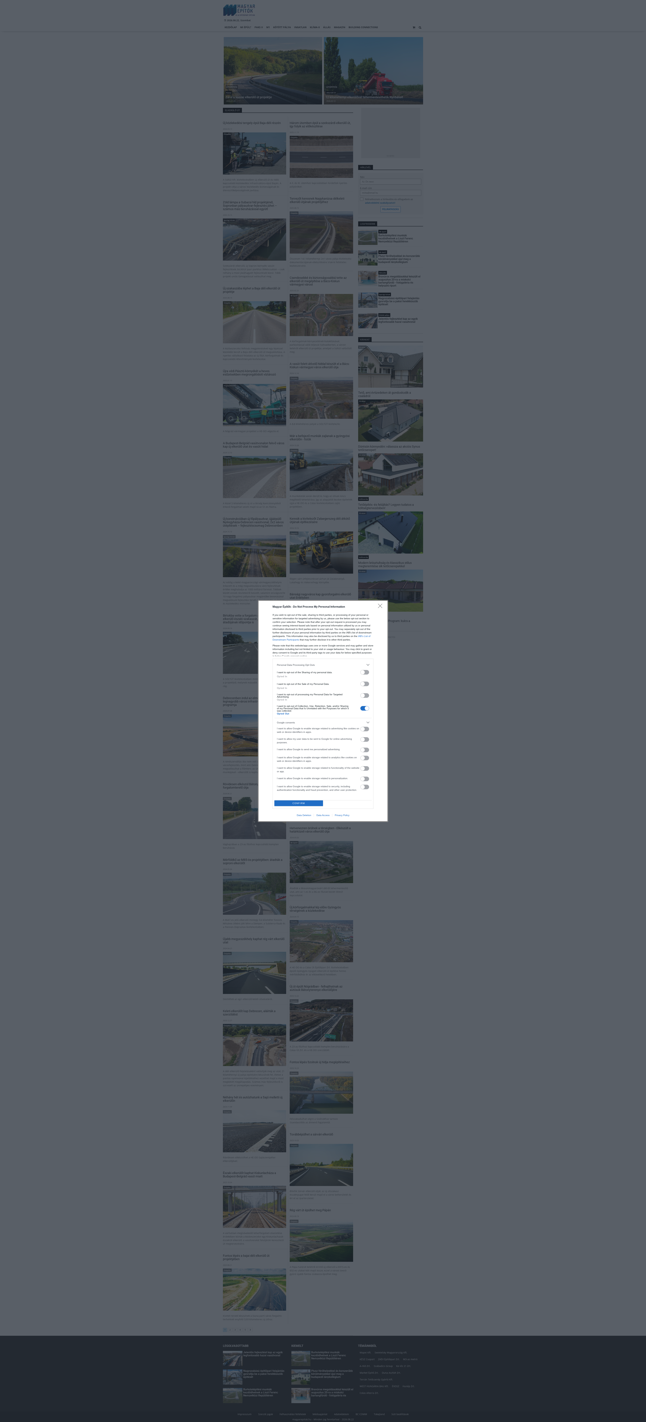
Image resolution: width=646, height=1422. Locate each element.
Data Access (323, 815)
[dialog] (323, 711)
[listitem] (323, 665)
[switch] (364, 672)
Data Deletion (304, 815)
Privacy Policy (342, 815)
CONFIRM (299, 803)
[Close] (381, 607)
